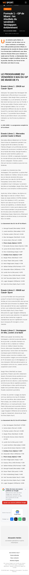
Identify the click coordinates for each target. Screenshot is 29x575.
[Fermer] (25, 489)
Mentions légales (14, 560)
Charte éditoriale (14, 555)
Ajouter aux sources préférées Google (14, 502)
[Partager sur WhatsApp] (20, 519)
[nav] (4, 5)
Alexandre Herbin (14, 538)
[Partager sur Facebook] (11, 519)
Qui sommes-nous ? (14, 552)
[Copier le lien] (24, 519)
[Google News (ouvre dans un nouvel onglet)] (17, 513)
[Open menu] (25, 2)
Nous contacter (14, 558)
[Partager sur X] (15, 519)
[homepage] (8, 2)
